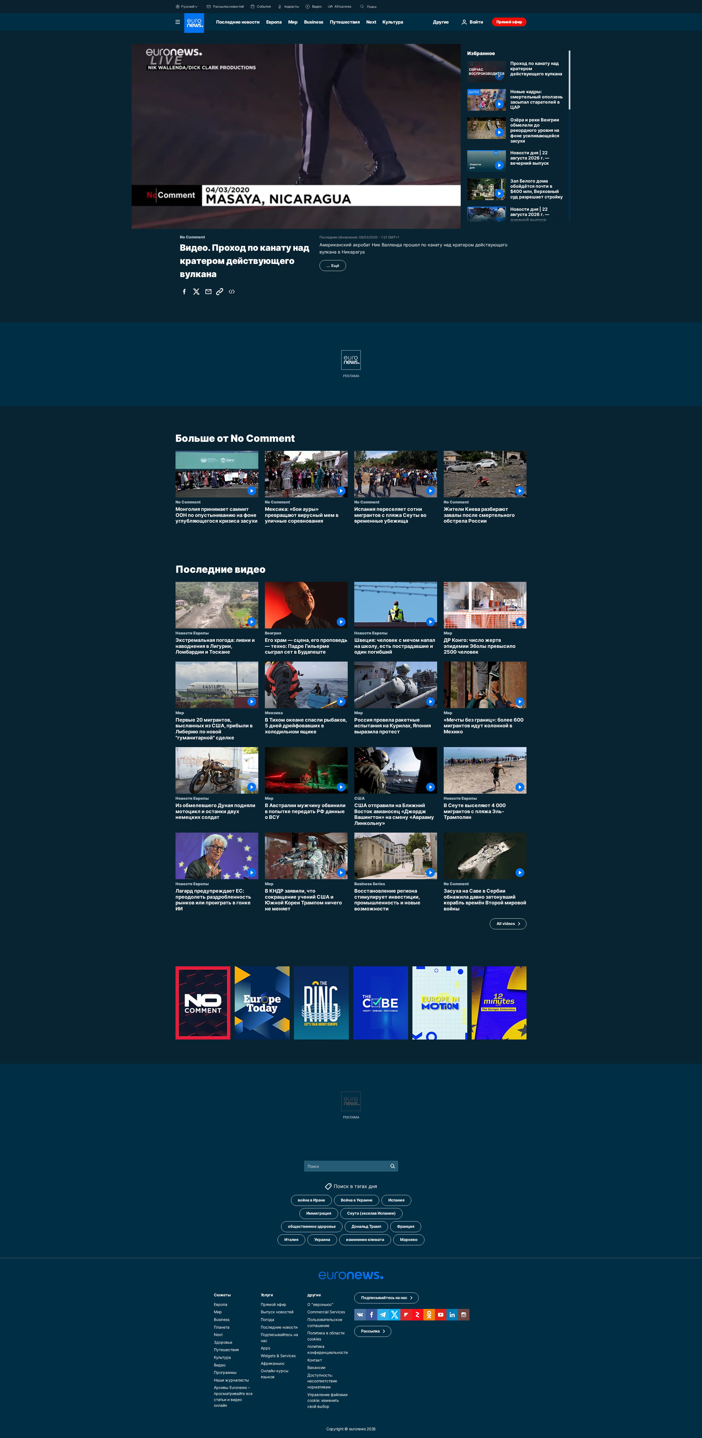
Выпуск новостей (277, 1311)
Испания (396, 1200)
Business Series (369, 883)
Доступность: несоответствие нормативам (322, 1381)
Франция (405, 1226)
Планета (222, 1327)
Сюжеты (222, 1294)
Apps (265, 1348)
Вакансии (316, 1367)
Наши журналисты (231, 1380)
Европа (274, 22)
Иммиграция (318, 1213)
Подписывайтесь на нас (384, 1297)
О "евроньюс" (320, 1304)
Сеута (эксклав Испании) (371, 1213)
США (359, 798)
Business (313, 22)
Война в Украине (356, 1200)
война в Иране (311, 1200)
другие (314, 1294)
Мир (293, 22)
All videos (506, 923)
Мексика (274, 712)
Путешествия (345, 22)
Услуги (267, 1294)
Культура (393, 22)
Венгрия (273, 633)
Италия (291, 1239)
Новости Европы (192, 633)
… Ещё (332, 265)
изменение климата (365, 1239)
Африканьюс (273, 1363)
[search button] (362, 6)
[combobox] (390, 6)
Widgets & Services (278, 1355)
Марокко (409, 1239)
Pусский (187, 6)
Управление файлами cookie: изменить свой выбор (327, 1400)
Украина (322, 1239)
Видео (219, 1365)
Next (371, 22)
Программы (225, 1372)
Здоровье (223, 1342)
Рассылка (370, 1331)
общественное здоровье (312, 1226)
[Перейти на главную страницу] (194, 23)
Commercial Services (326, 1311)
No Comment (188, 502)
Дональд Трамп (366, 1226)
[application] (296, 136)
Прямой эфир (509, 21)
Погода (267, 1319)
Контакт (314, 1360)
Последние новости (238, 22)
